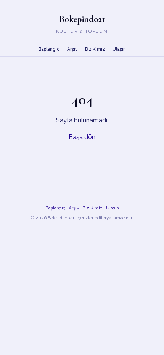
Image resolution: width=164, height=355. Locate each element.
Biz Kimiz (95, 49)
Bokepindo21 (82, 19)
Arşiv (72, 49)
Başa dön (82, 137)
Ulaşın (119, 49)
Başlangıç (49, 49)
